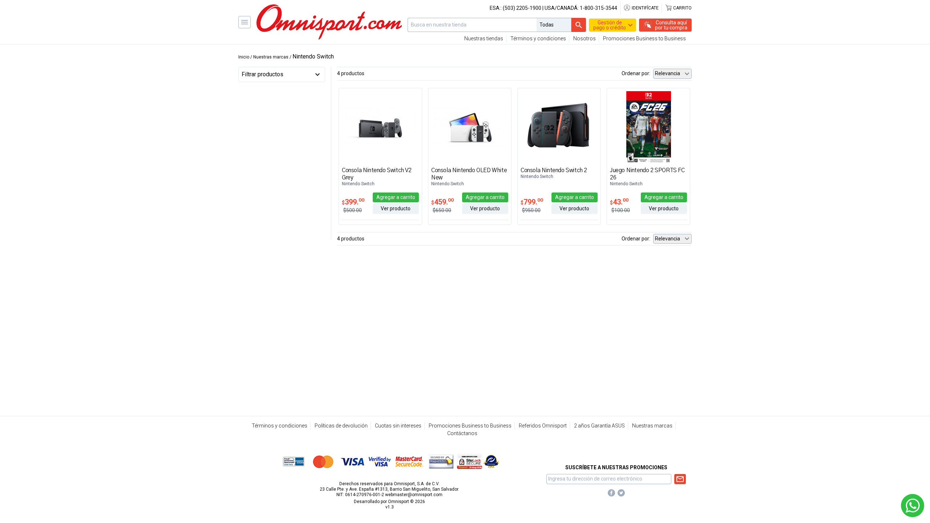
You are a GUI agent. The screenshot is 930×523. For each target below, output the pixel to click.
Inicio (243, 57)
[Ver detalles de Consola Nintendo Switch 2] (559, 126)
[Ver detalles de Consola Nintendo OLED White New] (469, 126)
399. (353, 202)
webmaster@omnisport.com (413, 494)
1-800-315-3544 (598, 8)
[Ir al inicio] (329, 22)
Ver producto (396, 208)
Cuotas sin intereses (398, 426)
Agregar (395, 197)
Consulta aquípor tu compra (671, 25)
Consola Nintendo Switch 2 (554, 170)
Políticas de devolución (341, 426)
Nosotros (584, 38)
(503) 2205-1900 (522, 8)
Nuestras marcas (652, 426)
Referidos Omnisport (543, 426)
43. (619, 202)
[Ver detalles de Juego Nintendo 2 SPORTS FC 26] (648, 126)
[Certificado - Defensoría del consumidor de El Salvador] (491, 461)
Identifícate (645, 8)
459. (442, 202)
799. (532, 202)
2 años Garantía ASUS (599, 426)
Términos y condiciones (538, 38)
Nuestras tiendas (483, 38)
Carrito (682, 8)
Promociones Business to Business (644, 38)
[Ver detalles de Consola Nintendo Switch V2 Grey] (380, 126)
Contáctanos (462, 433)
